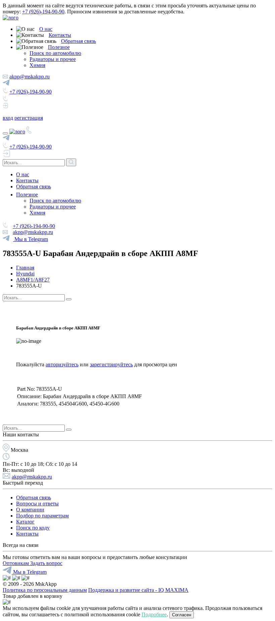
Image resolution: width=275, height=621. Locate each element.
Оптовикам (16, 563)
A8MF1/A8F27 (33, 280)
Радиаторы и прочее (53, 59)
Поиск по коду (33, 528)
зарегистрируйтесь (111, 364)
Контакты (60, 35)
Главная (25, 267)
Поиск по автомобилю (55, 53)
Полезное (59, 47)
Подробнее (154, 614)
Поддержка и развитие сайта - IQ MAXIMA (138, 590)
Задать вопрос (46, 563)
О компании (30, 509)
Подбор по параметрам (42, 515)
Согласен (181, 614)
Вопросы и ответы (37, 503)
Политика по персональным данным (45, 590)
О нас (45, 29)
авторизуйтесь (62, 364)
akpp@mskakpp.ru (29, 76)
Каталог (25, 521)
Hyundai (25, 273)
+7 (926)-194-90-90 (43, 11)
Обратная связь (78, 41)
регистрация (28, 118)
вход (8, 118)
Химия (37, 65)
